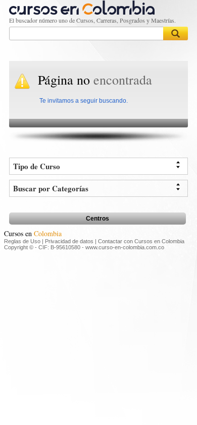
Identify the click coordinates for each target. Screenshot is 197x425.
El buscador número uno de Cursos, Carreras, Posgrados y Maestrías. (92, 20)
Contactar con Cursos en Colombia (141, 241)
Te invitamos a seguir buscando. (83, 100)
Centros (97, 218)
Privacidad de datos (69, 241)
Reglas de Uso (22, 241)
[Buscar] (175, 33)
